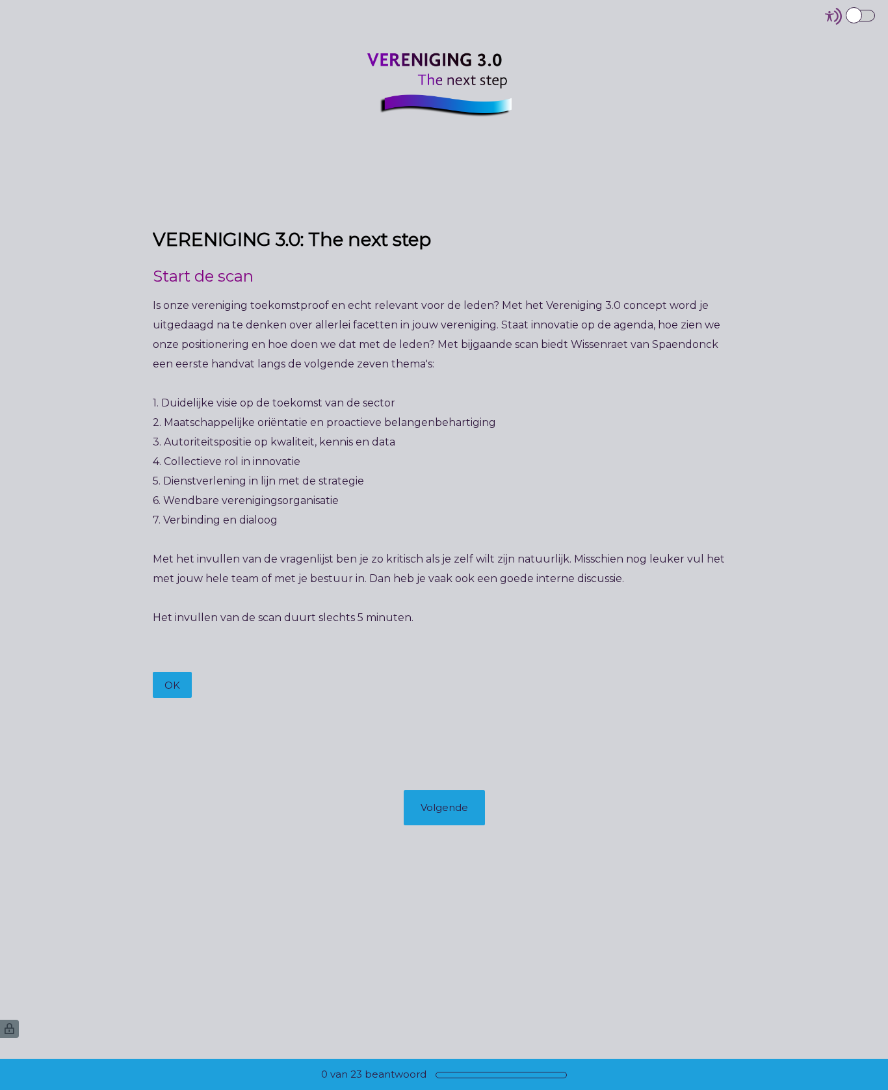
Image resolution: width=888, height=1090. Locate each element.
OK (172, 685)
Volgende (444, 807)
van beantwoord (373, 1074)
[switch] (876, 14)
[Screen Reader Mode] (851, 16)
